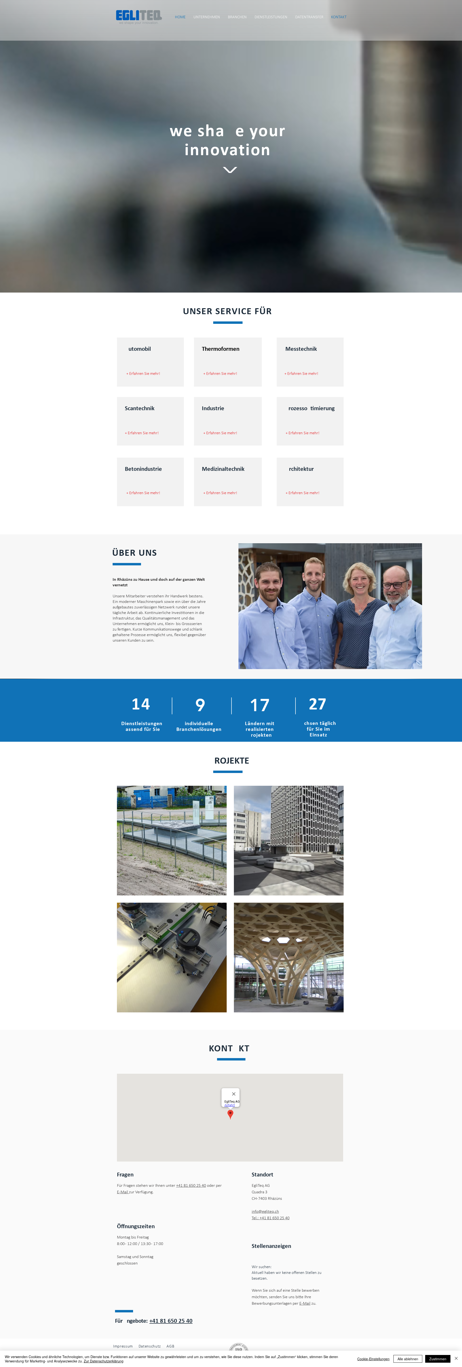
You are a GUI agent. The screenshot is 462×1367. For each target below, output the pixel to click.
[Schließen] (456, 1358)
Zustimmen (437, 1358)
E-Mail (123, 1192)
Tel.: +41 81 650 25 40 (270, 1218)
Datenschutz (150, 1346)
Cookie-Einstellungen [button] (373, 1358)
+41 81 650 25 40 (191, 1185)
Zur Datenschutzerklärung (103, 1361)
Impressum (123, 1346)
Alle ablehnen (408, 1358)
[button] (309, 17)
